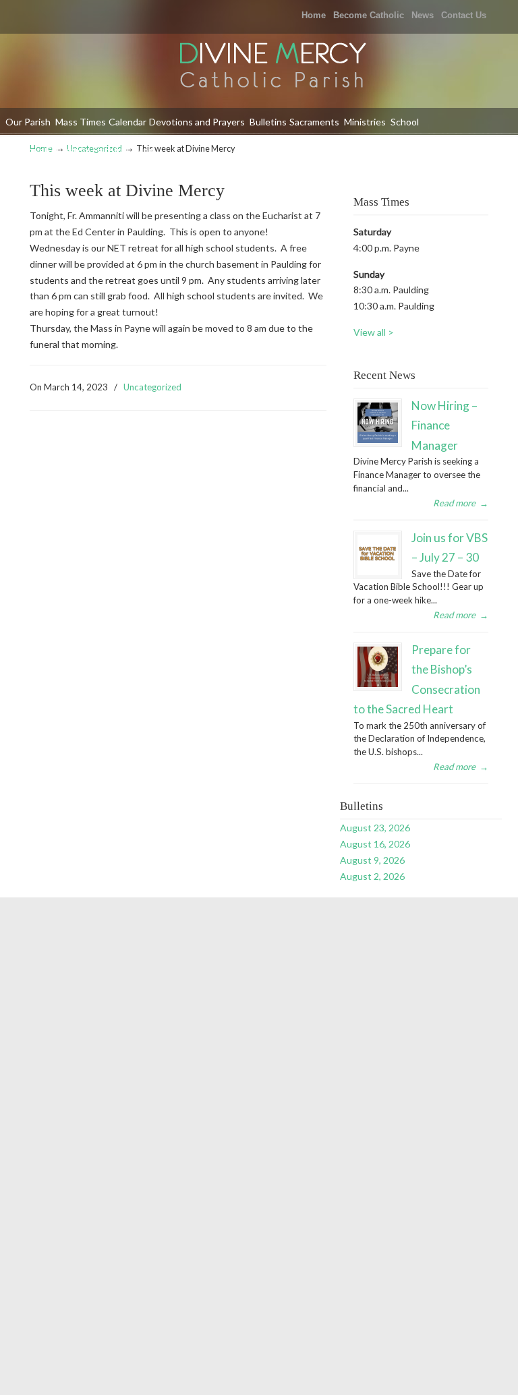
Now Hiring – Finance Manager (444, 425)
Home (313, 15)
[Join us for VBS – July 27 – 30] (377, 555)
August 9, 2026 (372, 860)
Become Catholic (368, 15)
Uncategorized (152, 387)
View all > (373, 332)
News (422, 15)
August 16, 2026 (375, 844)
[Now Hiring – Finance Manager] (377, 423)
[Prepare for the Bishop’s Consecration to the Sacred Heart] (377, 667)
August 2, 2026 (372, 876)
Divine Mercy (272, 66)
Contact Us (463, 15)
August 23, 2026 (375, 827)
